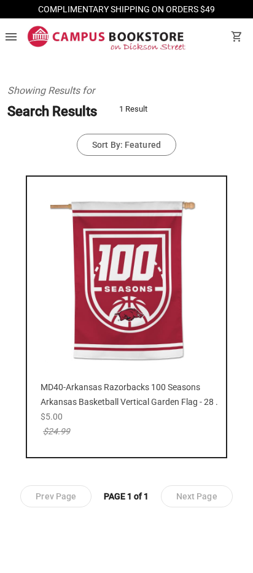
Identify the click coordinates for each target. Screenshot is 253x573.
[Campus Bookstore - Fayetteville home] (106, 38)
